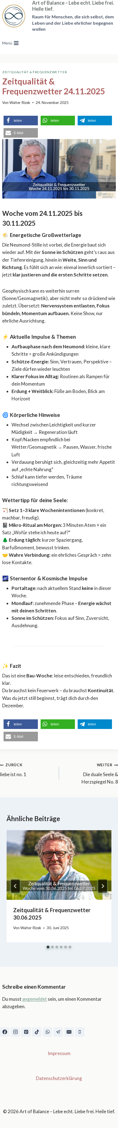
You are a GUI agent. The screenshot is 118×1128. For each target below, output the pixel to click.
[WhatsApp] (47, 1032)
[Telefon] (80, 1032)
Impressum (59, 1053)
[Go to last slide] (15, 886)
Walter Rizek (19, 102)
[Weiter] (102, 886)
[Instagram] (15, 1032)
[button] (21, 120)
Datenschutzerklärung (59, 1078)
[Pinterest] (26, 1032)
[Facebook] (4, 1032)
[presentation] (59, 865)
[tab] (48, 947)
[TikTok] (36, 1032)
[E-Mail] (69, 1032)
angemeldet (34, 999)
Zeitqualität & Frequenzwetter (34, 72)
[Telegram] (58, 1032)
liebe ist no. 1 (13, 770)
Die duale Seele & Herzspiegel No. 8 (100, 774)
